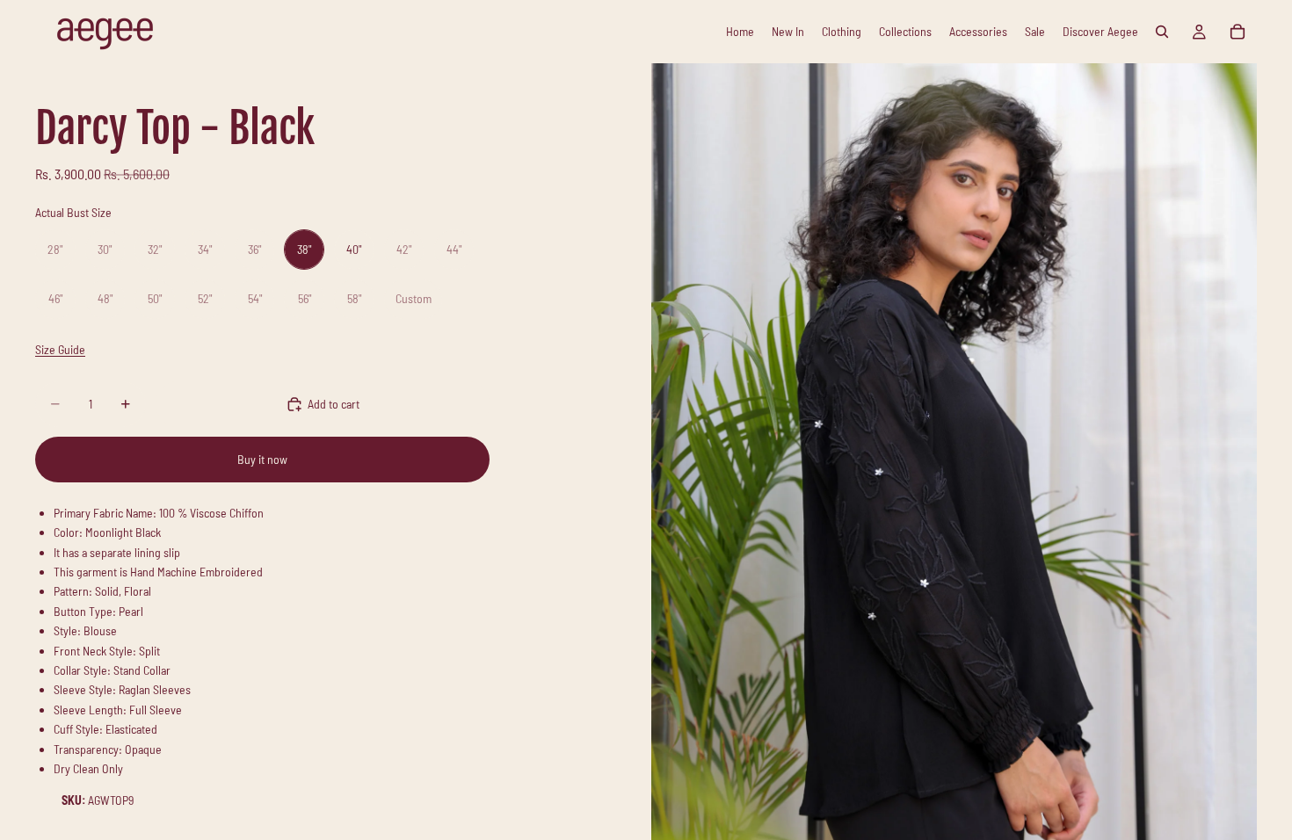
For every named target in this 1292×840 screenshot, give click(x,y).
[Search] (1162, 31)
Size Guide (60, 349)
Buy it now (262, 459)
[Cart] (1237, 31)
